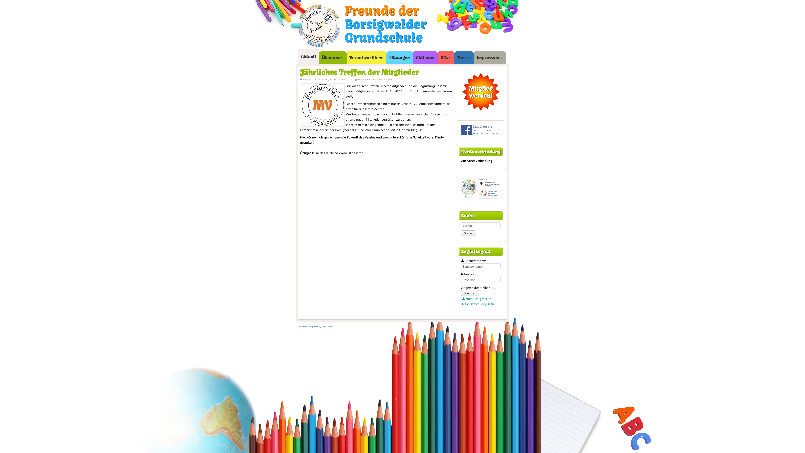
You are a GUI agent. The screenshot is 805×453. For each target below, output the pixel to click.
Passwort (471, 274)
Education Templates (308, 326)
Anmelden (470, 293)
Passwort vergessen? (480, 304)
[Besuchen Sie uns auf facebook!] (480, 134)
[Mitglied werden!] (481, 92)
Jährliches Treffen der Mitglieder (359, 72)
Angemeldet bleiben (475, 288)
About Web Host (329, 326)
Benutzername (475, 261)
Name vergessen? (478, 299)
